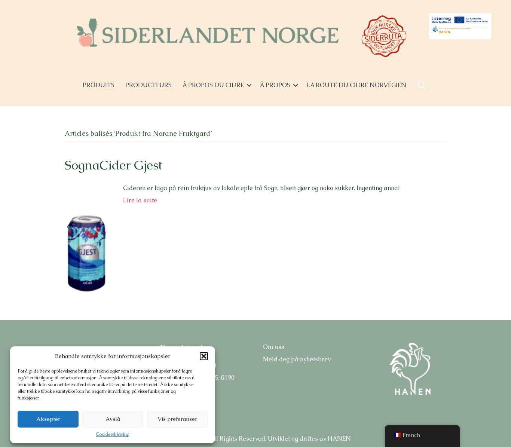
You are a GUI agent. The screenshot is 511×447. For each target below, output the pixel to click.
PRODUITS (98, 85)
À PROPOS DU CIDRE (213, 85)
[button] (204, 356)
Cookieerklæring (112, 434)
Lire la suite (140, 200)
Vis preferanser (177, 418)
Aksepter (48, 418)
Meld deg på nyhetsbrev (297, 359)
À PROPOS (275, 85)
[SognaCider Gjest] (86, 239)
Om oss (273, 347)
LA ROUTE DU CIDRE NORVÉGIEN (356, 85)
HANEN (339, 439)
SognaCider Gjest (113, 165)
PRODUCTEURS (148, 85)
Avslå (112, 418)
